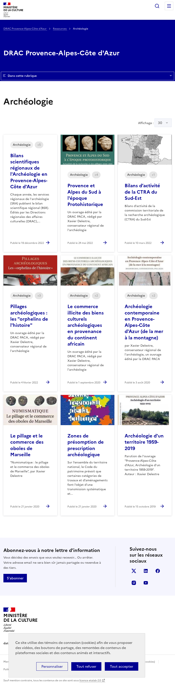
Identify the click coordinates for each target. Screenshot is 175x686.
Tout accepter (121, 666)
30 (160, 122)
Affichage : (150, 122)
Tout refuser (86, 666)
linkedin (145, 571)
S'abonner (15, 578)
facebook (157, 571)
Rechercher (157, 6)
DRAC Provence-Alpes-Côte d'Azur (25, 29)
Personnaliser (52, 666)
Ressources (60, 29)
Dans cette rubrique (22, 76)
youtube (145, 583)
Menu (169, 6)
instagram (134, 583)
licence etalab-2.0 (90, 680)
